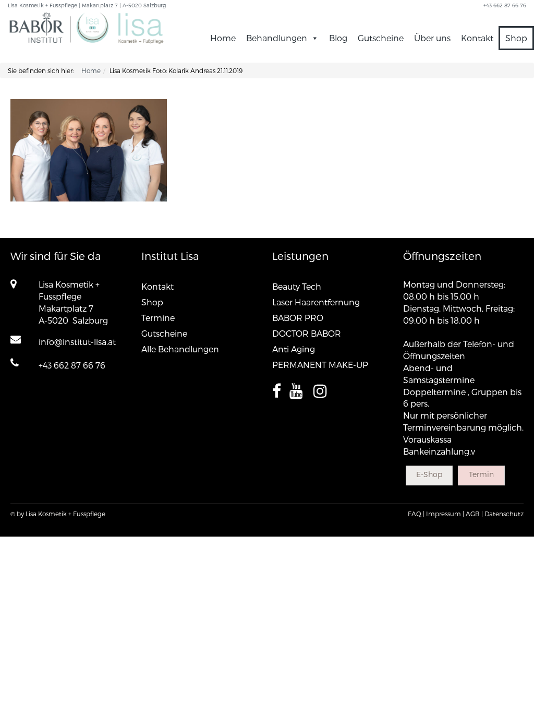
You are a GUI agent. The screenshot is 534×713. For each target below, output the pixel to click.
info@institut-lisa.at (77, 342)
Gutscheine (381, 38)
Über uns (432, 38)
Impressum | (445, 513)
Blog (338, 38)
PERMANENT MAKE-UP (320, 365)
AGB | (474, 513)
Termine (158, 318)
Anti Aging (293, 349)
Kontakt (477, 38)
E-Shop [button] (429, 474)
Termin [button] (481, 474)
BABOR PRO (297, 318)
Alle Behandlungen (180, 349)
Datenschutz (504, 513)
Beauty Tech (296, 286)
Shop (516, 38)
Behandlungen (276, 38)
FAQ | (416, 513)
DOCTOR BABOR (306, 333)
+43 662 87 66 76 (72, 365)
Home (223, 38)
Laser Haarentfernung (316, 302)
